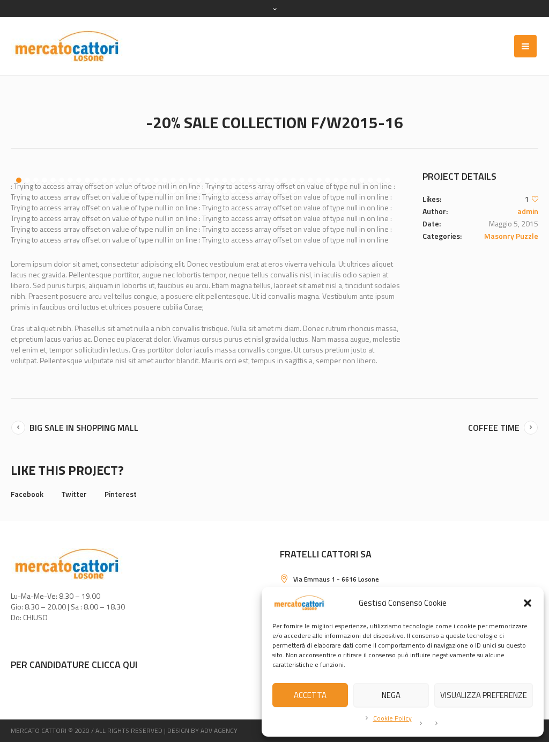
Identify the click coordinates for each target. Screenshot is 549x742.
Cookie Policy (392, 718)
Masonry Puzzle (511, 235)
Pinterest (121, 493)
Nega (391, 695)
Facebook (27, 493)
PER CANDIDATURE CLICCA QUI (74, 664)
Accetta (310, 695)
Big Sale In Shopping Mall (83, 427)
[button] (527, 603)
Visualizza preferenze (483, 695)
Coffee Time (494, 427)
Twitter (74, 493)
